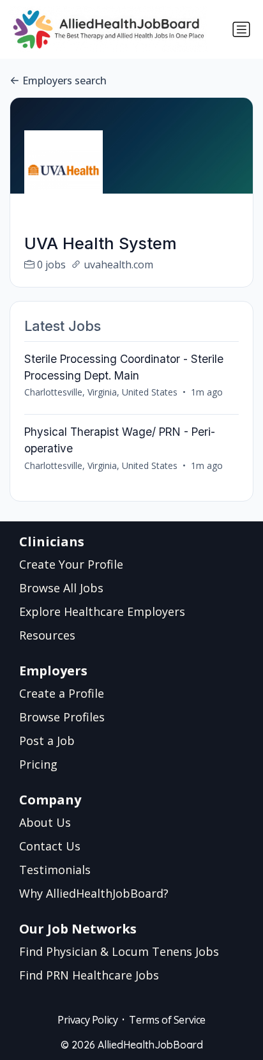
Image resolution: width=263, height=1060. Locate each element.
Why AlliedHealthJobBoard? (94, 893)
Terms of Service (167, 1020)
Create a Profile (61, 693)
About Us (45, 822)
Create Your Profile (71, 564)
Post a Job (47, 740)
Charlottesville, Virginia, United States (100, 392)
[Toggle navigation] (241, 29)
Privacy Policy (87, 1020)
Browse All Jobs (61, 587)
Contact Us (49, 846)
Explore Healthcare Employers (102, 611)
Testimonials (55, 869)
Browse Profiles (62, 717)
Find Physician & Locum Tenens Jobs (119, 951)
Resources (47, 635)
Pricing (38, 764)
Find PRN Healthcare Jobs (89, 975)
